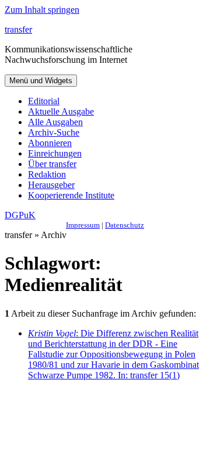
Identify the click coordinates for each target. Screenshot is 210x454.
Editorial (44, 101)
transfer (18, 29)
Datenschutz (124, 225)
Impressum (83, 225)
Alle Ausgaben (55, 122)
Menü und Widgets (40, 80)
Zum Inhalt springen (42, 10)
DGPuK (20, 215)
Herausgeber (51, 185)
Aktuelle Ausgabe (61, 111)
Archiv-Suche (53, 132)
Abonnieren (50, 143)
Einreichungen (55, 153)
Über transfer (52, 164)
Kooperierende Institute (71, 195)
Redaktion (47, 174)
